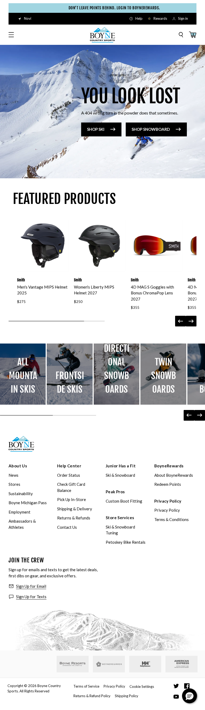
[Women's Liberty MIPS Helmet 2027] (99, 245)
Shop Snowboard (151, 129)
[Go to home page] (21, 444)
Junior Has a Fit (121, 465)
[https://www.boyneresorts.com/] (72, 664)
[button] (189, 695)
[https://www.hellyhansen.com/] (145, 664)
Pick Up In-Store (71, 499)
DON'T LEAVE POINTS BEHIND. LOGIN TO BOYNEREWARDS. (108, 7)
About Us (18, 465)
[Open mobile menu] (11, 34)
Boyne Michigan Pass (28, 502)
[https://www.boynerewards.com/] (109, 664)
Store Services (120, 517)
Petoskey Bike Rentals (125, 542)
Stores (14, 484)
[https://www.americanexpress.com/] (182, 664)
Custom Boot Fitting (124, 501)
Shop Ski (95, 129)
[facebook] (187, 686)
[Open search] (181, 34)
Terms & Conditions (171, 519)
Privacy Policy (167, 501)
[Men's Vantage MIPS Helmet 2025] (43, 245)
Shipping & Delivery (74, 508)
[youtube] (176, 696)
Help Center (69, 465)
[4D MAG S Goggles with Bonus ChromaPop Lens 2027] (156, 245)
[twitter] (176, 686)
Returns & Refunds (73, 517)
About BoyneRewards (173, 475)
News (13, 475)
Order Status (68, 475)
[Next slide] (191, 321)
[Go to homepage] (102, 35)
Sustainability (21, 493)
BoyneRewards (169, 465)
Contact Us (67, 527)
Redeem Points (167, 484)
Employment (19, 512)
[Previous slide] (180, 321)
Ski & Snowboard (120, 475)
